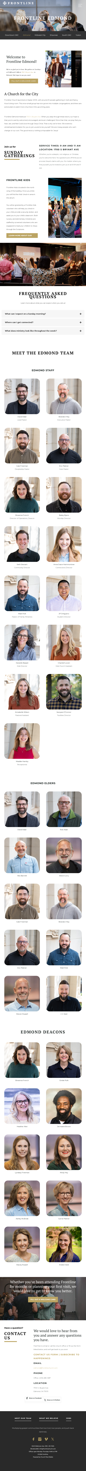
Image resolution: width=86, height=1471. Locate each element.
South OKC (66, 35)
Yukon (78, 35)
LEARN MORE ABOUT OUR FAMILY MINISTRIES (20, 236)
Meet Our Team (23, 1418)
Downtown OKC (11, 35)
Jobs (68, 1418)
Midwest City (40, 35)
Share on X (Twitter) (53, 1400)
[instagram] (40, 1439)
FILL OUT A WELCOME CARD (23, 81)
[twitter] (52, 1439)
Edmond (26, 35)
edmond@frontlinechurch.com (46, 1368)
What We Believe (48, 1418)
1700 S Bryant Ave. (33, 117)
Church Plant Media (47, 1457)
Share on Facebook (35, 1398)
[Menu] (80, 5)
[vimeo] (46, 1439)
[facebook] (33, 1439)
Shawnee (54, 35)
